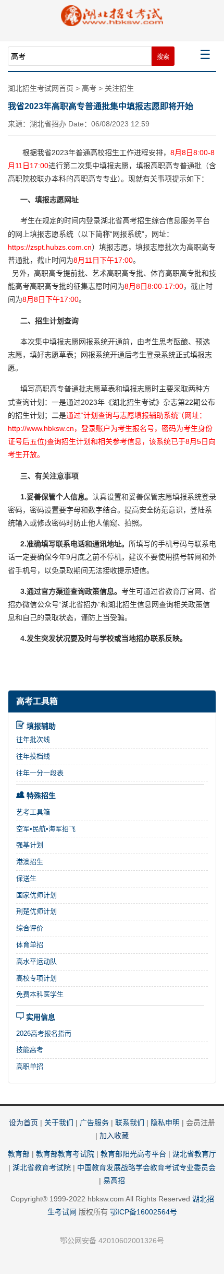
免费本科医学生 (40, 994)
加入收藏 (114, 1135)
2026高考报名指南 (43, 1033)
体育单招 (29, 945)
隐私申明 (165, 1122)
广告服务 (94, 1122)
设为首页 (23, 1122)
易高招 (114, 1180)
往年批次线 (33, 739)
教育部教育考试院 (65, 1154)
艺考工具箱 (33, 812)
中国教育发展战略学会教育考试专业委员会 (146, 1167)
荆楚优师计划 (36, 911)
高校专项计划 (36, 978)
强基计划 (29, 845)
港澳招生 (29, 862)
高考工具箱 (37, 701)
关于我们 (58, 1122)
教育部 (19, 1154)
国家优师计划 (36, 895)
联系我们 (129, 1122)
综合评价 (29, 928)
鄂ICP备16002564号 (143, 1212)
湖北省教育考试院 (42, 1167)
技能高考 (29, 1050)
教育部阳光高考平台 (133, 1154)
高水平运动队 (36, 961)
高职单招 (29, 1066)
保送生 (26, 878)
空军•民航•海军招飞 (46, 829)
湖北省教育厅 (194, 1154)
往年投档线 (33, 756)
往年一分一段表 (40, 773)
